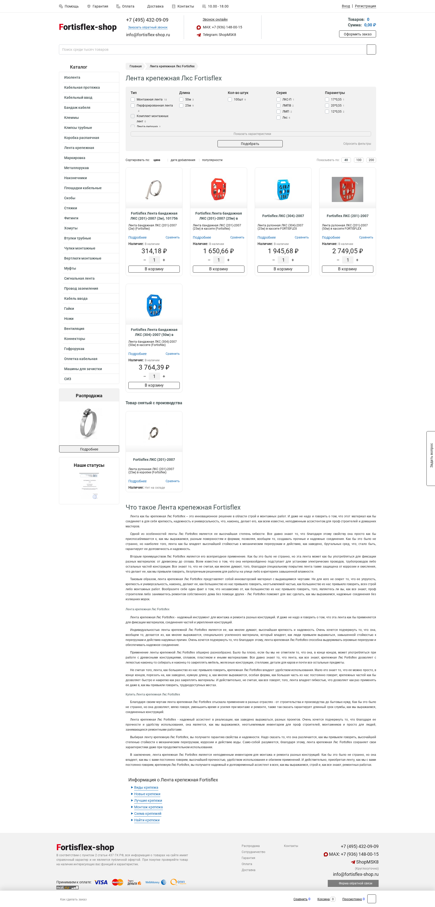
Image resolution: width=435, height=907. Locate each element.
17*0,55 (337, 99)
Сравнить (301, 899)
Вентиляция (74, 329)
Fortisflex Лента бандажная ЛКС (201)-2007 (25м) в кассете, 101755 (218, 216)
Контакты (185, 6)
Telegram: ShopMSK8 (219, 35)
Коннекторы (74, 339)
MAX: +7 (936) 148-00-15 (222, 27)
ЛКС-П (288, 99)
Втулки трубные (77, 238)
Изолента (72, 77)
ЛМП (287, 111)
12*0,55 (337, 111)
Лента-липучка (149, 126)
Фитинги (71, 218)
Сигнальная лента (79, 278)
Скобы (69, 198)
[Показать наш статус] (89, 486)
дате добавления (183, 160)
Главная (136, 66)
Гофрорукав (74, 349)
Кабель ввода (76, 298)
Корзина (323, 899)
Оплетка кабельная (80, 359)
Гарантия (100, 6)
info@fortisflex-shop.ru (355, 874)
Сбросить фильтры (357, 143)
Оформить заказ (358, 34)
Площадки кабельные (83, 188)
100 (358, 160)
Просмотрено (352, 899)
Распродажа (251, 846)
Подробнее (89, 449)
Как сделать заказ (73, 899)
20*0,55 (337, 105)
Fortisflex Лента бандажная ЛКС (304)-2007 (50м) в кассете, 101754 (154, 332)
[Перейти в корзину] (342, 23)
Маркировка (74, 158)
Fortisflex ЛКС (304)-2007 (283, 216)
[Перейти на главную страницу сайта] (87, 27)
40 (346, 160)
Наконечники (75, 178)
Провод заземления (81, 288)
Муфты (70, 268)
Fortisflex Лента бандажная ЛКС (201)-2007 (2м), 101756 (154, 215)
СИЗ (67, 379)
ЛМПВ (288, 105)
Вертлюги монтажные (82, 258)
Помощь (72, 6)
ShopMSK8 (367, 862)
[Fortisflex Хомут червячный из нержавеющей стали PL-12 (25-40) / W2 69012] (88, 423)
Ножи (69, 319)
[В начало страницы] (371, 898)
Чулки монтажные (79, 248)
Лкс (286, 117)
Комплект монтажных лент (152, 118)
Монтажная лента (152, 99)
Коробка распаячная (81, 138)
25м (189, 105)
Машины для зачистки (83, 369)
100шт (240, 99)
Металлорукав (76, 168)
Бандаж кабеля (77, 108)
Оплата (128, 6)
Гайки (69, 309)
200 (371, 160)
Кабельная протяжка (82, 87)
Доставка (155, 6)
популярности (212, 160)
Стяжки (70, 208)
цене (157, 160)
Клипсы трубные (78, 128)
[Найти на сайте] (371, 49)
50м (189, 99)
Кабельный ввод (78, 97)
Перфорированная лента (155, 108)
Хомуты (71, 228)
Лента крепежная (79, 148)
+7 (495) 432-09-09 (146, 20)
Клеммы (71, 118)
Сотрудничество (253, 852)
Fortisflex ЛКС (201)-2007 (348, 216)
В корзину (154, 269)
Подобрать (250, 144)
